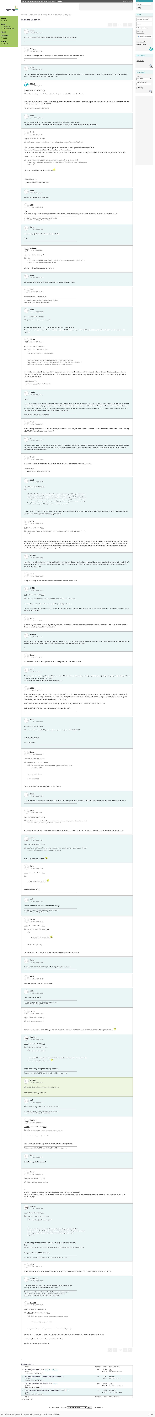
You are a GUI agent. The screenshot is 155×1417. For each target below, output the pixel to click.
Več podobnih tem (26, 1399)
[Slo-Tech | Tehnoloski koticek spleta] (12, 9)
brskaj (5, 38)
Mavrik (32, 84)
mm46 (32, 67)
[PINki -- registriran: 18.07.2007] (26, 977)
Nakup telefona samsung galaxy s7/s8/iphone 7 (42, 1390)
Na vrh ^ (151, 1414)
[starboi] (26, 340)
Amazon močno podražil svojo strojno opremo (41, 1)
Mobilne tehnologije (37, 1373)
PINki (32, 976)
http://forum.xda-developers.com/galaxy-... (36, 197)
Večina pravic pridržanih (14, 1414)
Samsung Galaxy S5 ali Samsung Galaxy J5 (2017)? (44, 1376)
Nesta (32, 115)
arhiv (5, 20)
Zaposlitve (4, 35)
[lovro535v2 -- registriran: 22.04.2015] (26, 1279)
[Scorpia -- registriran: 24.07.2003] (26, 50)
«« (110, 24)
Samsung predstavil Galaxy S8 (36, 1383)
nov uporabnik (141, 42)
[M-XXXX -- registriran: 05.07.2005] (26, 556)
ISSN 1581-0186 (54, 1414)
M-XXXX (33, 555)
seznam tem (140, 61)
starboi (32, 339)
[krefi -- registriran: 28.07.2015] (26, 205)
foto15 (26, 1392)
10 (56, 1369)
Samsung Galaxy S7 (32, 1369)
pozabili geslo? (141, 44)
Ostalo (3, 41)
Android (38, 1387)
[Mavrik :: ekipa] (26, 84)
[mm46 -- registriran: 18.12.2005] (26, 68)
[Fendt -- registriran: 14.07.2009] (26, 423)
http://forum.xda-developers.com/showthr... (37, 1343)
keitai (32, 480)
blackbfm (111, 1377)
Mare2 (32, 227)
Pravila (3, 1414)
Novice (3, 18)
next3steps (112, 1390)
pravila (6, 43)
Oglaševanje (37, 1414)
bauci (32, 669)
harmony (33, 248)
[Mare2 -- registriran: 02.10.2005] (26, 228)
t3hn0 (32, 30)
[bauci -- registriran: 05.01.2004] (26, 670)
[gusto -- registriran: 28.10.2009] (26, 619)
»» (130, 24)
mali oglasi (7, 26)
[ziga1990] (26, 1038)
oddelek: (64, 1407)
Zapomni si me (143, 28)
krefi (31, 205)
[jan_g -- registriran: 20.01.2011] (26, 439)
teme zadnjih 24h (9, 28)
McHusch (27, 1385)
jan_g (32, 438)
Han (110, 1370)
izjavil (43, 90)
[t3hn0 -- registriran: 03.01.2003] (26, 31)
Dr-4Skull (27, 1378)
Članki (3, 32)
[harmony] (26, 249)
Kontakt (45, 1414)
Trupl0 (32, 392)
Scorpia (33, 49)
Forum (3, 24)
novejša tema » (99, 1407)
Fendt (32, 422)
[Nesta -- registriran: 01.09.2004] (26, 116)
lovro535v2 (34, 1278)
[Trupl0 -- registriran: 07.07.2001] (26, 393)
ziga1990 (33, 1037)
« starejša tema (54, 1407)
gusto (32, 618)
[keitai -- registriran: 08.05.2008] (26, 480)
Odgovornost (28, 1414)
